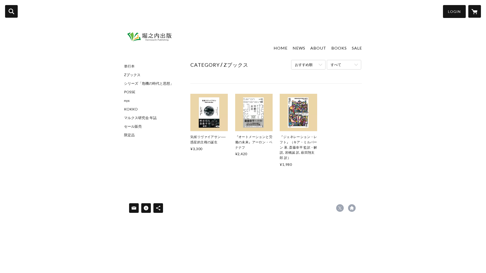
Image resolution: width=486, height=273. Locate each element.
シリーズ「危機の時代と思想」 (149, 83)
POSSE (129, 92)
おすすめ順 (304, 64)
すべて (336, 64)
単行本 (129, 66)
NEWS (299, 48)
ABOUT (318, 48)
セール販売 (133, 126)
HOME (281, 48)
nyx (127, 100)
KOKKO (131, 109)
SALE (357, 48)
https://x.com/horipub (340, 208)
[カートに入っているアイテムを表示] (474, 11)
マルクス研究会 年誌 (140, 118)
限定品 (129, 135)
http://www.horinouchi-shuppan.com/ (352, 208)
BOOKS (339, 48)
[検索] (11, 11)
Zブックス (132, 75)
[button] (454, 11)
